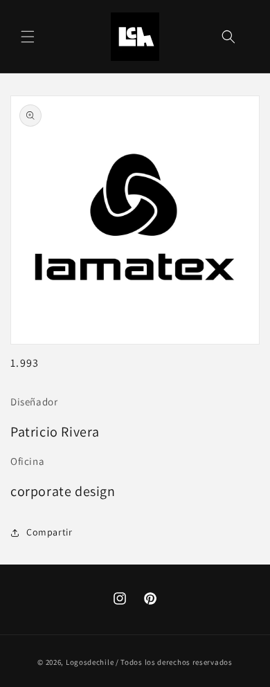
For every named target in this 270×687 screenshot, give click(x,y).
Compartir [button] (49, 532)
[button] (27, 36)
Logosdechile (90, 662)
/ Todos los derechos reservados (174, 662)
